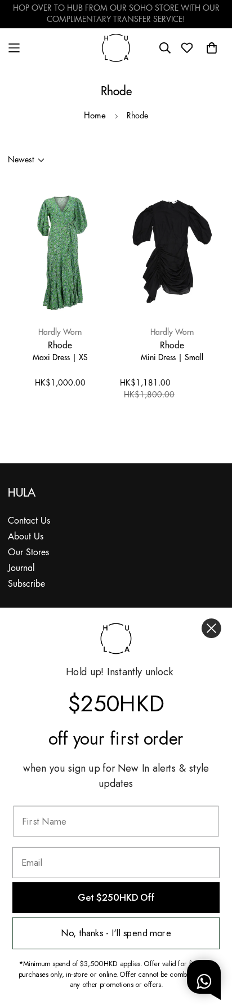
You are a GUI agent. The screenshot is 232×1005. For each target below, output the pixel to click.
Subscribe (26, 584)
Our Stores (28, 552)
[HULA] (116, 48)
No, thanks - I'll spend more (116, 933)
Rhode (60, 345)
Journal (21, 568)
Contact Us (29, 521)
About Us (25, 537)
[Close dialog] (211, 628)
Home (95, 116)
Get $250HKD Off (116, 898)
